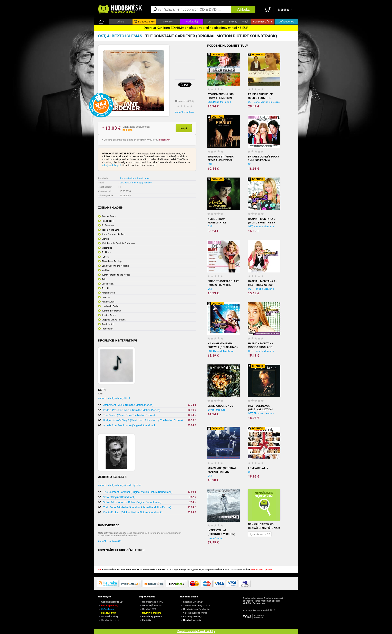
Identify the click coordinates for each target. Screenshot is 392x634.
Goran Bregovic (216, 409)
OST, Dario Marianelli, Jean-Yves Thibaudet (264, 101)
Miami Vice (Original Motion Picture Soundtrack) (222, 470)
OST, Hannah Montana (261, 226)
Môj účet (283, 9)
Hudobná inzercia (192, 620)
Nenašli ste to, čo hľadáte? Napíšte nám (264, 526)
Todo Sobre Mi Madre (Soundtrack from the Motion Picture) (137, 507)
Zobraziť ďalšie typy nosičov (137, 182)
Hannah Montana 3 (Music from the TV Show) (261, 220)
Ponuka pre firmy (262, 21)
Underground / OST (221, 405)
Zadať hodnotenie (185, 112)
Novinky (168, 21)
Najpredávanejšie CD (152, 602)
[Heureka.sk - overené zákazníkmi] (108, 586)
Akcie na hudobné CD (111, 602)
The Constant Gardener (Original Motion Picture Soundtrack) (138, 491)
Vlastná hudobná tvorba (195, 613)
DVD (221, 21)
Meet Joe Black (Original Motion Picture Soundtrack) (263, 407)
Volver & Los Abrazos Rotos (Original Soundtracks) (132, 502)
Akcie (120, 21)
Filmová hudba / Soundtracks (134, 178)
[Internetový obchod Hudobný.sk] (120, 9)
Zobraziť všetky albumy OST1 (114, 398)
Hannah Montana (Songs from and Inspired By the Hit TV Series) (263, 345)
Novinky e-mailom (151, 613)
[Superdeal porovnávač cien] (177, 586)
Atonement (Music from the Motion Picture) (128, 404)
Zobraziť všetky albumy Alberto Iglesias (119, 485)
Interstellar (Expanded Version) (221, 532)
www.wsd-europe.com (262, 569)
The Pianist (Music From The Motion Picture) (129, 415)
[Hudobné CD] (131, 586)
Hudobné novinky (109, 616)
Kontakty (146, 620)
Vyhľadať (243, 9)
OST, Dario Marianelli (219, 101)
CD (209, 21)
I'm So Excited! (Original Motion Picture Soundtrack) (133, 512)
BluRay (233, 21)
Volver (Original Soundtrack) (119, 497)
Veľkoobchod (286, 21)
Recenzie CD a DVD (193, 602)
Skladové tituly (146, 21)
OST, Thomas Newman (261, 413)
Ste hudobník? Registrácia (196, 605)
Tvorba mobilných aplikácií (267, 600)
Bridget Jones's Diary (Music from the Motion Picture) (223, 283)
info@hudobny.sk (111, 165)
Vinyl (245, 21)
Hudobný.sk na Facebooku (196, 609)
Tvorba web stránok (253, 598)
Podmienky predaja (152, 616)
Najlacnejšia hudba (151, 605)
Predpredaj (191, 21)
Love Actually (258, 468)
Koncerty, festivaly (192, 616)
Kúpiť (183, 128)
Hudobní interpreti (110, 620)
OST (210, 164)
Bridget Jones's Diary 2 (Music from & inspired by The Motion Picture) (143, 420)
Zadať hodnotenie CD (109, 541)
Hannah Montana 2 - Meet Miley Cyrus (262, 283)
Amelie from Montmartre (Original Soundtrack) (130, 425)
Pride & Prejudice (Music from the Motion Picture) (131, 410)
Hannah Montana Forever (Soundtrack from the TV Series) (223, 345)
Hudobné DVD (149, 609)
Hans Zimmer (215, 538)
